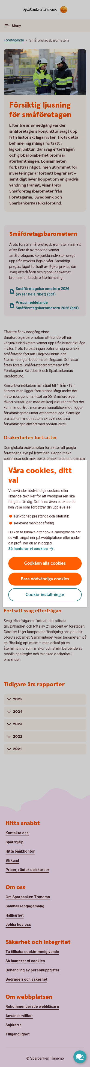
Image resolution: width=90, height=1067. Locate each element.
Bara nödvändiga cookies (45, 579)
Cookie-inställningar (45, 595)
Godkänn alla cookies (45, 563)
